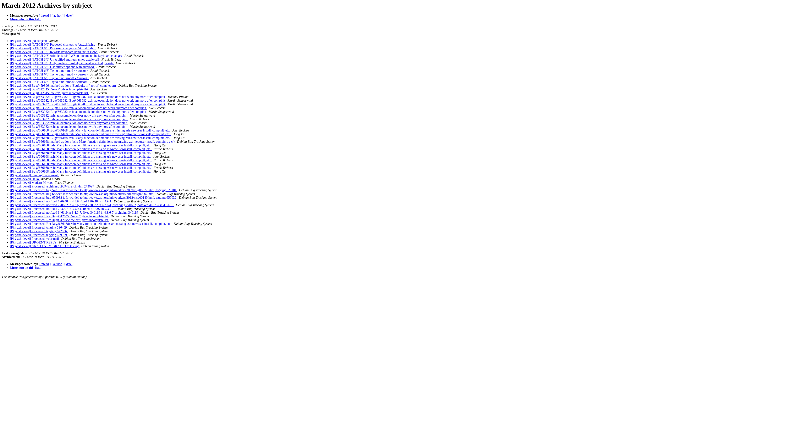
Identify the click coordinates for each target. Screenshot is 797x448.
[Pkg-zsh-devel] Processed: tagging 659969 (39, 235)
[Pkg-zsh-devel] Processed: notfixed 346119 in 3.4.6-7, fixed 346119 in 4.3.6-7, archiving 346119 (74, 212)
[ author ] (57, 15)
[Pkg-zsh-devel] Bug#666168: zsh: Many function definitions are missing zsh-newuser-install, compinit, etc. (81, 145)
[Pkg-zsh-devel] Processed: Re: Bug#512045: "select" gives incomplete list (59, 216)
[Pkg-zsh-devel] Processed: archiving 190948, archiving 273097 (52, 186)
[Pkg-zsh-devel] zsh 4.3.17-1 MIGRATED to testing (44, 246)
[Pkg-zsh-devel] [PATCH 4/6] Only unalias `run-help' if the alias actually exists (62, 63)
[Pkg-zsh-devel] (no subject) (29, 41)
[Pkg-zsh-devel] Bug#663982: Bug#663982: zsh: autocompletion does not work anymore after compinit (78, 108)
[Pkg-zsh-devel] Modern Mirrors (31, 182)
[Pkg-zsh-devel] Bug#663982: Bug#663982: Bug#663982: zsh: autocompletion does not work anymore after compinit (88, 97)
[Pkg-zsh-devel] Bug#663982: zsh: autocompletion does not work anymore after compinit (69, 115)
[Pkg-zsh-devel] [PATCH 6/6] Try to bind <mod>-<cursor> (49, 70)
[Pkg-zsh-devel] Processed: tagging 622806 (39, 231)
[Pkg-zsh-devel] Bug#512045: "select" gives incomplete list (49, 89)
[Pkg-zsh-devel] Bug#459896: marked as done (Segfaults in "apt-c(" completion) (63, 85)
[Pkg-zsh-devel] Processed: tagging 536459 (39, 227)
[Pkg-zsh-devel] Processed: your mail (35, 238)
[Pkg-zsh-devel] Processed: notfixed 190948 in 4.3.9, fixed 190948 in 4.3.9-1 (61, 201)
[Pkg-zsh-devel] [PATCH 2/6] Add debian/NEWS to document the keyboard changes (66, 55)
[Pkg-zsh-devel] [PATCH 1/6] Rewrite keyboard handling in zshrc (54, 52)
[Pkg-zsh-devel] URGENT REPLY (33, 242)
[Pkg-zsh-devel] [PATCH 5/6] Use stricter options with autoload (52, 67)
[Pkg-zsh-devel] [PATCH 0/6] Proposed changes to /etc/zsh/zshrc (53, 44)
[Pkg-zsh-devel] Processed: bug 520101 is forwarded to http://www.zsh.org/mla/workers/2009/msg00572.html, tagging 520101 (93, 190)
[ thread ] (45, 15)
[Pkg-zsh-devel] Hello (25, 179)
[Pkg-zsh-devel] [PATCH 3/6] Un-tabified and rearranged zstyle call (55, 59)
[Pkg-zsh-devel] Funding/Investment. (34, 175)
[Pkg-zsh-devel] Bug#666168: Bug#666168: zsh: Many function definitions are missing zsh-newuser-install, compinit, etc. (90, 130)
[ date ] (68, 15)
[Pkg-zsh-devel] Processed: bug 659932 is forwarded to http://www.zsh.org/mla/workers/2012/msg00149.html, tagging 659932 (93, 197)
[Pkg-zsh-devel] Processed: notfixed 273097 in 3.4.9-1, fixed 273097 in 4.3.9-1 (62, 209)
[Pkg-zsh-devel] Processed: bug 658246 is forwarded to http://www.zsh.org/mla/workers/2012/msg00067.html (82, 194)
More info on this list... (25, 19)
